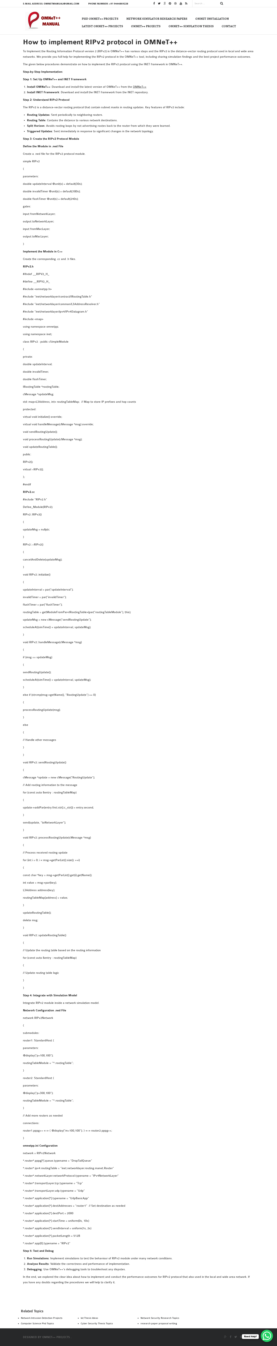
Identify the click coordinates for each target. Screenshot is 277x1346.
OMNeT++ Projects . (57, 1337)
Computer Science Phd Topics (37, 1323)
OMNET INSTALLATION (212, 19)
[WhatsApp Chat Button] (267, 1336)
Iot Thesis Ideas (89, 1318)
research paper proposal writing (159, 1323)
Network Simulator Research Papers (156, 19)
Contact (229, 26)
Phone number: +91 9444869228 (108, 3)
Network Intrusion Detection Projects (41, 1318)
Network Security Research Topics (160, 1318)
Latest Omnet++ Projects (102, 26)
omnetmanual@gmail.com (61, 3)
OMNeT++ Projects (146, 26)
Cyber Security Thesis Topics (97, 1323)
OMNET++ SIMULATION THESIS (191, 26)
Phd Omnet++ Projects (100, 19)
